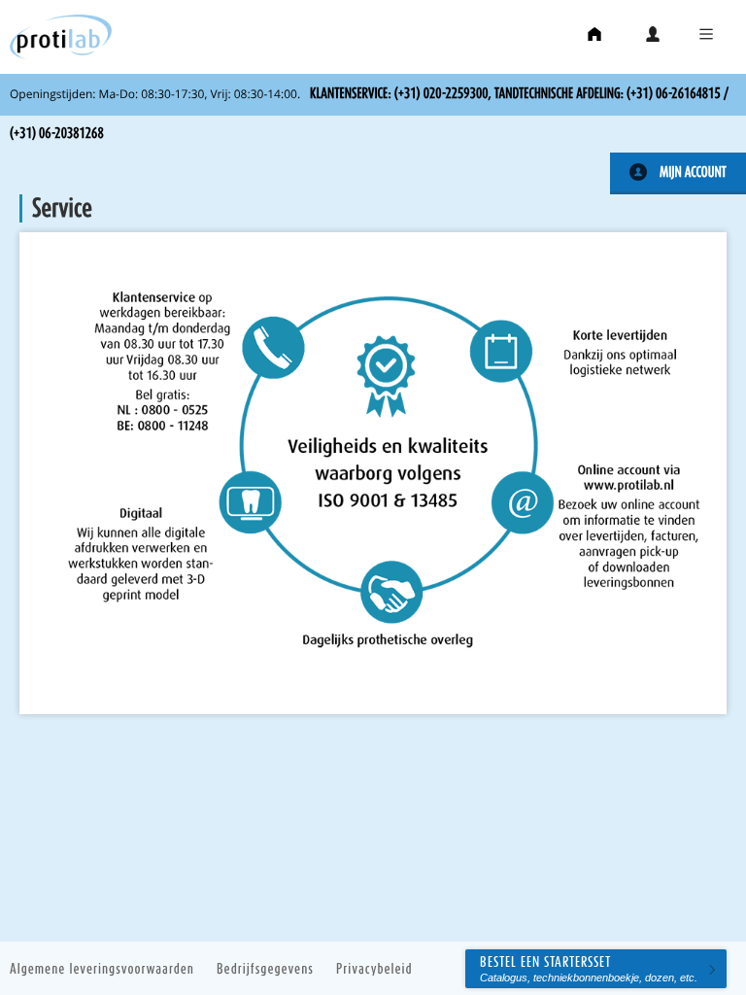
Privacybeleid (374, 968)
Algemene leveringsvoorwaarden (102, 968)
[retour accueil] (595, 37)
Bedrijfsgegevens (265, 968)
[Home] (56, 55)
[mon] (653, 37)
